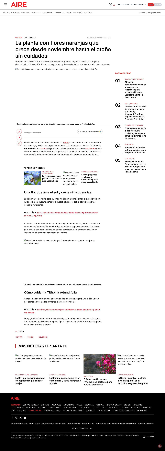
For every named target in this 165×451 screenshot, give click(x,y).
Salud (69, 13)
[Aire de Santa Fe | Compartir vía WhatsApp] (19, 143)
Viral (104, 408)
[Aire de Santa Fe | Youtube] (25, 418)
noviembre (90, 148)
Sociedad (21, 411)
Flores (30, 337)
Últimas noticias (11, 13)
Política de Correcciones (19, 423)
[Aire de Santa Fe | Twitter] (16, 418)
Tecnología (83, 408)
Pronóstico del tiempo (73, 411)
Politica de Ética (34, 423)
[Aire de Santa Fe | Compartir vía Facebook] (19, 137)
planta (44, 148)
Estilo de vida (30, 37)
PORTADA (18, 37)
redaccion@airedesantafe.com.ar (34, 438)
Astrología (114, 408)
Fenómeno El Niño (52, 411)
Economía (77, 13)
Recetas (41, 408)
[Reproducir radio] (110, 4)
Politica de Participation (146, 423)
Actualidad (48, 13)
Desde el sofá (54, 408)
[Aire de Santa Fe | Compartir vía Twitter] (19, 131)
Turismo (95, 408)
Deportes (59, 13)
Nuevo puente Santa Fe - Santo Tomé (130, 411)
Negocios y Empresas (141, 408)
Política (88, 13)
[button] (5, 5)
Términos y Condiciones (80, 428)
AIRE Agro (137, 405)
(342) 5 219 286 (16, 438)
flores (66, 142)
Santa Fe (25, 13)
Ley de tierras (104, 411)
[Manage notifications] (160, 446)
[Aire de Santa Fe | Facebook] (12, 418)
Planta (19, 337)
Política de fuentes (74, 423)
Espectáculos (17, 408)
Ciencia (127, 405)
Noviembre (43, 337)
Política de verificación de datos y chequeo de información (116, 423)
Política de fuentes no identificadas (54, 423)
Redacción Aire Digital (33, 133)
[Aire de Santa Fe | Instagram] (20, 418)
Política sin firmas (88, 423)
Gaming (125, 408)
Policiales (36, 13)
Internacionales (114, 405)
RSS (91, 428)
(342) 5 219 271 (118, 435)
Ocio (13, 411)
